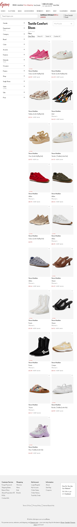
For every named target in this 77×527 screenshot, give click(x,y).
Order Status (35, 490)
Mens (18, 487)
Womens (19, 485)
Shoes (3, 11)
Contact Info (5, 498)
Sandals (67, 522)
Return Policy (5, 490)
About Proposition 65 (8, 493)
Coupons (49, 490)
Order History (35, 493)
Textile (47, 36)
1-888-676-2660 (47, 4)
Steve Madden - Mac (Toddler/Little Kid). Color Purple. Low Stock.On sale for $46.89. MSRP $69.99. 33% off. (39, 435)
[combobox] (19, 16)
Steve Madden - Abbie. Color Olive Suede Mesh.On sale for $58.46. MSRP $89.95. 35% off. (62, 183)
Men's (48, 11)
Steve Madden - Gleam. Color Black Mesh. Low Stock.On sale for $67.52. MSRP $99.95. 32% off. (62, 310)
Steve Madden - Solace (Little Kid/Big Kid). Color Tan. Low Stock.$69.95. (39, 225)
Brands (73, 11)
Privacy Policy (37, 505)
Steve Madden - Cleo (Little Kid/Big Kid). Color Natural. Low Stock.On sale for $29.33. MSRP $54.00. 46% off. (39, 142)
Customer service (67, 4)
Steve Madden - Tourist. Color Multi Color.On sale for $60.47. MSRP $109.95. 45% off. (39, 394)
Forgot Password (7, 485)
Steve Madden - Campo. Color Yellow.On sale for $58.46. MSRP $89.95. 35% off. (62, 352)
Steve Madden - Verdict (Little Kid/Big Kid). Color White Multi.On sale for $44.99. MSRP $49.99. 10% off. (62, 59)
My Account (63, 4)
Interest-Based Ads (48, 505)
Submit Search (35, 16)
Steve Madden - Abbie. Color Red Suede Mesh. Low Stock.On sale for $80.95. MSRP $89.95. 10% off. (39, 183)
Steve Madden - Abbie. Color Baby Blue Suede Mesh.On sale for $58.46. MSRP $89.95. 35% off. (39, 267)
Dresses (72, 522)
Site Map (48, 487)
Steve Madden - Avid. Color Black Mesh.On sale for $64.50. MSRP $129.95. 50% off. (62, 100)
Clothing (11, 11)
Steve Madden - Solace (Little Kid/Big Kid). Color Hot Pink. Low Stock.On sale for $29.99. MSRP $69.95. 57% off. (39, 59)
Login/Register (35, 485)
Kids (17, 490)
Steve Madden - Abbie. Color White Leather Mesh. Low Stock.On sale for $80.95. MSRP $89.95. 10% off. (62, 225)
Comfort (56, 36)
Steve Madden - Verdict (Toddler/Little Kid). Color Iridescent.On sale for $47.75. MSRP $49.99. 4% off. (62, 142)
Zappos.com (34, 522)
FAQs (3, 495)
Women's (40, 11)
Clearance (64, 11)
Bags (20, 11)
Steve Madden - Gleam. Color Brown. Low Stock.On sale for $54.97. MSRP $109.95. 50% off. (62, 267)
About (48, 485)
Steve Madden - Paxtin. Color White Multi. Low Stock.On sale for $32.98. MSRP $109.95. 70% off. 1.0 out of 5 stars (39, 310)
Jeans (35, 525)
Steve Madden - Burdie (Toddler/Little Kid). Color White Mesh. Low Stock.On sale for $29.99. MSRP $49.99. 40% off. (62, 394)
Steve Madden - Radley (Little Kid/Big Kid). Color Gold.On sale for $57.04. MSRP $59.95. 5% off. (39, 100)
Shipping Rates (6, 487)
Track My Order (36, 495)
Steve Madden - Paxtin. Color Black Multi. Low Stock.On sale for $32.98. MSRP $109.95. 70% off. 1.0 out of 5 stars (39, 352)
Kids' (55, 11)
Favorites (71, 4)
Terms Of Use (27, 505)
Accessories (29, 11)
